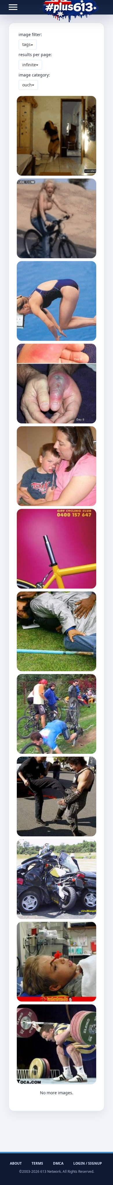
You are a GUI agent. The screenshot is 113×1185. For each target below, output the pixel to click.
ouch (27, 85)
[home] (69, 7)
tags (26, 44)
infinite (29, 64)
